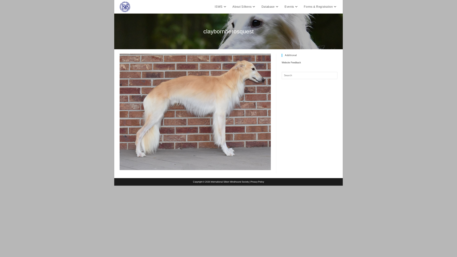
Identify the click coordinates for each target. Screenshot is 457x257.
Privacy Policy (257, 182)
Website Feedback (291, 62)
